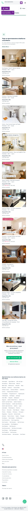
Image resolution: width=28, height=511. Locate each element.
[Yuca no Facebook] (3, 498)
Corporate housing (6, 472)
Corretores (4, 482)
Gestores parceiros (6, 478)
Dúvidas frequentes (6, 457)
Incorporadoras (5, 476)
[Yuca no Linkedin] (10, 498)
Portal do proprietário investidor (9, 470)
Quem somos (5, 455)
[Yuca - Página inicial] (2, 3)
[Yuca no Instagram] (7, 498)
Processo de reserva (7, 488)
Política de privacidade (7, 459)
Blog (3, 463)
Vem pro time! (5, 461)
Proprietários (5, 480)
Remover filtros (14, 361)
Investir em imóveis (7, 474)
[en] (14, 449)
